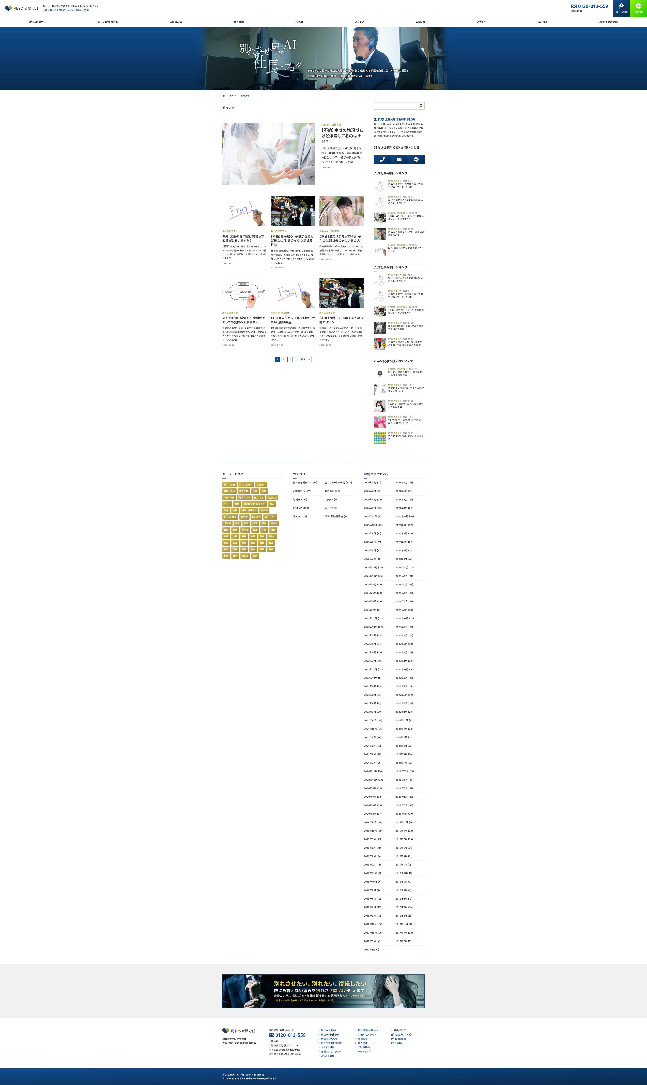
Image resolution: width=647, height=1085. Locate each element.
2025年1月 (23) (403, 559)
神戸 (253, 536)
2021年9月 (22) (404, 728)
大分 (226, 556)
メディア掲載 (327, 1047)
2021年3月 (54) (404, 754)
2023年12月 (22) (373, 618)
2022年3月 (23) (404, 703)
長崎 (271, 549)
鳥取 (244, 543)
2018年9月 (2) (403, 881)
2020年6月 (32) (373, 796)
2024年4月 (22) (373, 601)
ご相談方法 (176, 21)
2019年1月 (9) (403, 864)
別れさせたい (245, 484)
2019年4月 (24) (372, 856)
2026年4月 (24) (373, 499)
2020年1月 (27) (404, 813)
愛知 (235, 530)
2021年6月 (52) (372, 746)
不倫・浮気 (229, 497)
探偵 (255, 491)
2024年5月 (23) (404, 593)
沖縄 (255, 556)
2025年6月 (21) (372, 542)
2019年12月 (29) (373, 822)
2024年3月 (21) (404, 601)
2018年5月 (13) (403, 898)
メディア (481, 21)
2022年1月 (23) (404, 711)
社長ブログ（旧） (403, 1034)
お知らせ (420, 21)
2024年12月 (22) (373, 567)
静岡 (226, 530)
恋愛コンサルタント (331, 1051)
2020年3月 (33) (404, 805)
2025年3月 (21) (403, 550)
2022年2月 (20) (373, 711)
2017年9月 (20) (404, 932)
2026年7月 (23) (404, 482)
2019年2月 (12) (372, 864)
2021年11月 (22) (404, 720)
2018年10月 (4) (372, 881)
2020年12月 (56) (373, 771)
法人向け (542, 21)
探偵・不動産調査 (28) (336, 516)
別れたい (260, 484)
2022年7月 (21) (404, 686)
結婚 (226, 510)
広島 (235, 543)
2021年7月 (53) (403, 737)
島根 (253, 543)
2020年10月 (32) (373, 780)
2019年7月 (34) (404, 839)
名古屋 (245, 530)
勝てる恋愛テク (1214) (305, 482)
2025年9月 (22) (404, 525)
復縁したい (229, 491)
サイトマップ (364, 1051)
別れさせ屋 (229, 484)
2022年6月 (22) (372, 695)
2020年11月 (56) (404, 771)
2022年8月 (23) (373, 686)
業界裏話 (239, 21)
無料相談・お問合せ (368, 1030)
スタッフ (359, 21)
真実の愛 (272, 497)
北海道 (227, 523)
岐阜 (255, 530)
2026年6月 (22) (372, 491)
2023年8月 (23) (373, 635)
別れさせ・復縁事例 (108, 21)
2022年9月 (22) (404, 678)
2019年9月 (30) (404, 830)
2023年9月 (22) (404, 627)
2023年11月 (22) (404, 618)
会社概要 (363, 1038)
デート (227, 504)
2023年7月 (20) (404, 635)
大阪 (235, 536)
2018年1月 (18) (403, 915)
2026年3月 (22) (404, 499)
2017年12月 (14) (373, 924)
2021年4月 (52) (372, 754)
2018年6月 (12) (372, 898)
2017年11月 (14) (404, 924)
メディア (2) (331, 508)
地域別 (299, 21)
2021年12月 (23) (373, 720)
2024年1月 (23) (404, 610)
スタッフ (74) (331, 499)
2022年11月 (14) (404, 669)
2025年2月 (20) (372, 559)
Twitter (399, 1043)
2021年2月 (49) (372, 763)
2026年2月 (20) (373, 508)
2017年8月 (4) (372, 941)
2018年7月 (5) (403, 890)
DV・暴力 (256, 517)
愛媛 (235, 549)
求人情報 (363, 1043)
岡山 (226, 543)
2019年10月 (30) (373, 830)
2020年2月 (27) (373, 813)
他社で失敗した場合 (331, 1043)
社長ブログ (400, 1030)
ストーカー (270, 517)
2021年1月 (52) (403, 763)
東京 (237, 523)
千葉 (255, 523)
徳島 (262, 543)
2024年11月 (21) (404, 567)
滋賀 (273, 530)
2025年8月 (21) (372, 533)
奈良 (262, 536)
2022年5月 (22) (404, 695)
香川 (226, 549)
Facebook (400, 1038)
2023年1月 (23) (404, 661)
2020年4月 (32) (373, 805)
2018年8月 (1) (372, 890)
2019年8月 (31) (372, 839)
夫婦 (235, 510)
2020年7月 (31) (404, 788)
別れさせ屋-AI (328, 1030)
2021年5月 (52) (403, 746)
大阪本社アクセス (367, 1034)
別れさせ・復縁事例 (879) (338, 482)
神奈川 (274, 523)
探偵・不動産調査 (608, 21)
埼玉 (246, 523)
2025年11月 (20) (404, 516)
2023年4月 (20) (373, 652)
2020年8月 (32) (373, 788)
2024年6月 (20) (373, 593)
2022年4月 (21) (372, 703)
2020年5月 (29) (404, 796)
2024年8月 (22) (373, 584)
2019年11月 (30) (404, 822)
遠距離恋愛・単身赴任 (254, 504)
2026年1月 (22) (404, 508)
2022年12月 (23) (373, 669)
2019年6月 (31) (372, 847)
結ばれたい (244, 497)
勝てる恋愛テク (37, 21)
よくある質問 (327, 1055)
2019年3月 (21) (403, 856)
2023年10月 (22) (373, 627)
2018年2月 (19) (372, 915)
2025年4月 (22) (372, 550)
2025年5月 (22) (404, 542)
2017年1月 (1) (371, 949)
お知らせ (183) (301, 508)
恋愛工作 (243, 491)
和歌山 (272, 536)
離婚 (237, 504)
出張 (263, 491)
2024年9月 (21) (404, 576)
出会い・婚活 (230, 517)
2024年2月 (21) (372, 610)
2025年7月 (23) (404, 533)
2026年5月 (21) (403, 491)
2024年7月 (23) (404, 584)
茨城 (264, 523)
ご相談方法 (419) (302, 491)
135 (303, 359)
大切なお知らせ (329, 1038)
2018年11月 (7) (403, 873)
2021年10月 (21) (373, 728)
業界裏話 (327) (333, 491)
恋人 (272, 504)
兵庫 (244, 536)
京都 (226, 536)
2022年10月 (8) (372, 678)
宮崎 (235, 556)
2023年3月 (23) (404, 652)
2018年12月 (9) (372, 873)
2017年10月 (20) (373, 932)
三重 (264, 530)
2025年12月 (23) (373, 516)
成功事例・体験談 (330, 1034)
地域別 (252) (300, 499)
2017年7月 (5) (403, 941)
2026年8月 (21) (372, 482)
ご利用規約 (364, 1047)
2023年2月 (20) (373, 661)
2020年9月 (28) (404, 780)
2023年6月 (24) (373, 644)
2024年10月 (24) (373, 576)
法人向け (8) (300, 516)
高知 (244, 549)
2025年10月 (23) (373, 525)
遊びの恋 (258, 497)
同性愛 (244, 517)
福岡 (262, 549)
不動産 (264, 510)
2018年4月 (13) (372, 907)
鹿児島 (245, 556)
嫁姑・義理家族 (249, 510)
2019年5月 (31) (403, 847)
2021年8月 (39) (372, 737)
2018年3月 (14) (404, 907)
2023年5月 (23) (404, 644)
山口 (271, 543)
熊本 (253, 549)
